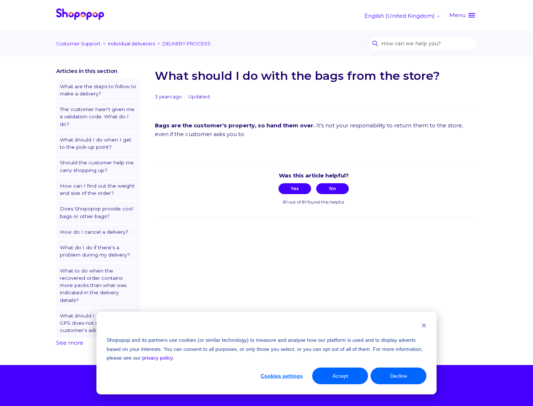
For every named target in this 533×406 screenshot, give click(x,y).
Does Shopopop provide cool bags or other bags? (96, 212)
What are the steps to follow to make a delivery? (98, 90)
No (332, 188)
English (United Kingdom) (400, 16)
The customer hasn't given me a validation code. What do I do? (97, 116)
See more (69, 342)
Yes (295, 188)
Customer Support (78, 43)
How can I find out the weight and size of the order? (97, 189)
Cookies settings (282, 376)
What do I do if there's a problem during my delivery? (95, 251)
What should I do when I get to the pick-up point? (95, 143)
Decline (398, 376)
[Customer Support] (80, 15)
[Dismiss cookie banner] (423, 326)
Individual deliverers (131, 43)
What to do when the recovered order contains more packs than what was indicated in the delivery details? (93, 285)
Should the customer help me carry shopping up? (97, 166)
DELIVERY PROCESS (186, 43)
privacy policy (157, 358)
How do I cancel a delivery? (94, 232)
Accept (340, 376)
